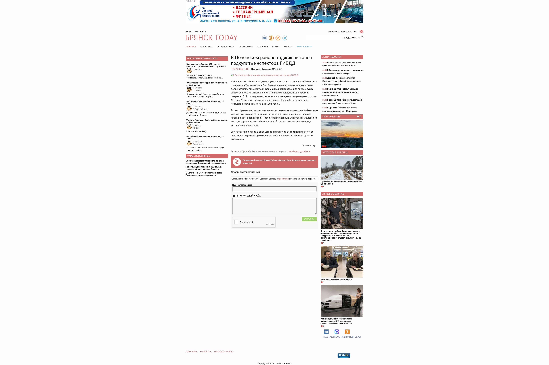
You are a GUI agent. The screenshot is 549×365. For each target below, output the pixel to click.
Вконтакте (326, 331)
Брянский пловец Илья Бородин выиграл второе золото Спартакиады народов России (340, 92)
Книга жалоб (305, 46)
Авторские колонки (335, 152)
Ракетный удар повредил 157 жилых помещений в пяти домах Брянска (203, 168)
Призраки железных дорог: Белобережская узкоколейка (342, 182)
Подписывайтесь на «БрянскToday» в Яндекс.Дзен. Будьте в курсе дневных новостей (279, 162)
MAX (337, 331)
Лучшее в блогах (333, 194)
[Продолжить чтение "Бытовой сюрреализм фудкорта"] (342, 262)
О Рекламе (191, 351)
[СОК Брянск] (274, 11)
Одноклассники (347, 331)
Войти (203, 32)
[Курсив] (237, 195)
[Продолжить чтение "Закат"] (342, 134)
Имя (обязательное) (242, 185)
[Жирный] (234, 195)
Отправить (309, 219)
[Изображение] (248, 195)
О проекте (205, 351)
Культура (262, 46)
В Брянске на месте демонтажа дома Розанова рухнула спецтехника (204, 174)
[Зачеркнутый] (244, 195)
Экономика (246, 46)
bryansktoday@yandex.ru (298, 151)
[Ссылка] (251, 195)
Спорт (276, 46)
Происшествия (226, 46)
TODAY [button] (287, 46)
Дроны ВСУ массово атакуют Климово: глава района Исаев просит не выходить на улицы (341, 81)
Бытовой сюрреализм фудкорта (336, 279)
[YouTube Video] (259, 195)
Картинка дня (331, 116)
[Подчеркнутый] (241, 195)
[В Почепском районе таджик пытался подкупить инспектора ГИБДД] (274, 75)
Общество (206, 46)
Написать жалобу (224, 351)
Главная (191, 46)
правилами (283, 179)
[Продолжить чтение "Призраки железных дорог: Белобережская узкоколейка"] (342, 168)
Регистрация (192, 32)
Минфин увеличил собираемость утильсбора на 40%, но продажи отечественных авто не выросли (336, 321)
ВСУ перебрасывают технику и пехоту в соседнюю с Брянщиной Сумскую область (206, 162)
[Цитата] (255, 195)
